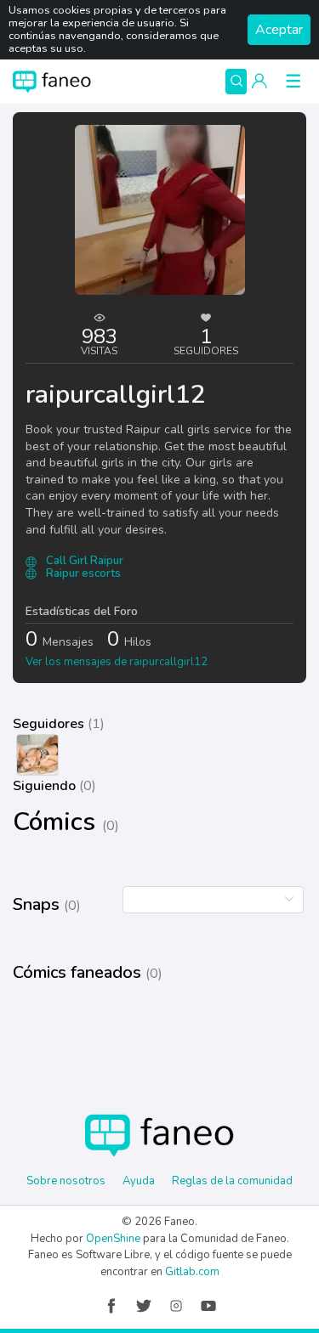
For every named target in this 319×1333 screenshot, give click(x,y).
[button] (259, 81)
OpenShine (113, 1238)
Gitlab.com (192, 1271)
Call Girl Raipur (83, 561)
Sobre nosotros (65, 1181)
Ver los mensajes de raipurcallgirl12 (117, 661)
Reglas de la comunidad (232, 1181)
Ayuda (138, 1181)
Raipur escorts (82, 573)
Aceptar (279, 29)
